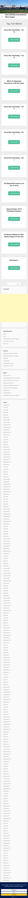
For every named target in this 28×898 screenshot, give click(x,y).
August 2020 (6, 583)
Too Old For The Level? (8, 341)
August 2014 (6, 761)
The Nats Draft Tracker (8, 363)
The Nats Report (7, 392)
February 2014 (6, 776)
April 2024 (5, 474)
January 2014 (6, 778)
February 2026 (6, 420)
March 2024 (6, 476)
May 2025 (5, 442)
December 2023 (6, 484)
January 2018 (6, 660)
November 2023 (7, 486)
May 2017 (5, 679)
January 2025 (6, 452)
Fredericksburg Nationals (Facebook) (11, 378)
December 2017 (6, 662)
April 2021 (5, 563)
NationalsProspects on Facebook (10, 356)
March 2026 (6, 417)
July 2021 (5, 556)
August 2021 (6, 553)
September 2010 (7, 877)
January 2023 (6, 511)
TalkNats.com (6, 390)
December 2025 (6, 424)
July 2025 (5, 437)
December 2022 (6, 514)
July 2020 (5, 585)
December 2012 (6, 811)
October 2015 (6, 726)
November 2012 (7, 813)
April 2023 (5, 504)
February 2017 (6, 687)
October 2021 (6, 548)
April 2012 (5, 830)
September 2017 (7, 670)
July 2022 (5, 526)
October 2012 (6, 816)
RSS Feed (5, 358)
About (4, 333)
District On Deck (7, 375)
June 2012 (5, 825)
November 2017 (7, 665)
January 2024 (6, 481)
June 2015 (5, 736)
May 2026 (5, 412)
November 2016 (7, 694)
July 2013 (5, 793)
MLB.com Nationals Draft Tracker (11, 380)
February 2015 (6, 746)
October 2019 (6, 608)
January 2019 (6, 630)
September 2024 (7, 462)
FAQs (4, 336)
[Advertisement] (14, 308)
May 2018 (5, 650)
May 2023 (5, 501)
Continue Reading (14, 39)
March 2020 (6, 595)
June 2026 (5, 410)
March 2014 (6, 773)
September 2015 (7, 729)
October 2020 (6, 578)
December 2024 (6, 454)
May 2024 (5, 472)
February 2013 (6, 806)
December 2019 (6, 603)
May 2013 (5, 798)
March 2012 (6, 833)
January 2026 (6, 422)
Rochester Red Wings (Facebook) (10, 385)
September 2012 (7, 818)
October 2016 (6, 697)
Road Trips (5, 343)
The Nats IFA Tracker (8, 365)
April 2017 (5, 682)
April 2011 (5, 860)
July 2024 (5, 467)
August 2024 (6, 464)
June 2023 (5, 499)
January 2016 (6, 719)
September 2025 (7, 432)
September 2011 (7, 848)
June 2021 (5, 558)
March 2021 (6, 566)
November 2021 (7, 546)
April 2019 (5, 623)
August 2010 (6, 880)
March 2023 (6, 506)
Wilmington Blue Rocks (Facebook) (11, 395)
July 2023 (5, 496)
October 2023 (6, 489)
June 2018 (5, 647)
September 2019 (7, 610)
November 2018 (7, 635)
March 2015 (6, 744)
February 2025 (6, 449)
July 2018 (5, 645)
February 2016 (6, 717)
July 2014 (5, 764)
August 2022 (6, 523)
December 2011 (6, 840)
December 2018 (6, 632)
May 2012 (5, 828)
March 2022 (6, 536)
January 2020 (6, 600)
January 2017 (6, 689)
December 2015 (6, 721)
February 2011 (6, 865)
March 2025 (6, 447)
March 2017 (6, 684)
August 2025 (6, 434)
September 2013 (7, 788)
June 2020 (5, 588)
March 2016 (6, 714)
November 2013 (7, 783)
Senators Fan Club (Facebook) (10, 388)
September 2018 (7, 640)
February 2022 (6, 538)
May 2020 (5, 590)
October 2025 (6, 429)
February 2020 (6, 598)
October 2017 (6, 667)
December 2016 (6, 692)
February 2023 (6, 509)
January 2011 (6, 868)
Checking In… (14, 260)
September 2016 (7, 699)
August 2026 (6, 405)
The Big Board (6, 361)
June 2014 (5, 766)
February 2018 (6, 657)
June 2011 (5, 855)
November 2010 (7, 873)
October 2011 (6, 845)
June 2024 (5, 469)
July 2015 (5, 734)
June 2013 (5, 796)
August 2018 (6, 642)
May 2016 (5, 709)
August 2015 (6, 731)
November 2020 (7, 575)
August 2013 (6, 791)
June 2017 (5, 677)
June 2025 (5, 439)
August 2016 (6, 702)
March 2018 (6, 655)
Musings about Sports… (8, 383)
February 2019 (6, 627)
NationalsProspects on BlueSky (10, 353)
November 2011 (7, 843)
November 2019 (7, 605)
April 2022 (5, 533)
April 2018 (5, 652)
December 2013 (6, 781)
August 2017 (6, 672)
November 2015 (7, 724)
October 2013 (6, 786)
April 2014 (5, 771)
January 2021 (6, 570)
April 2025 (5, 444)
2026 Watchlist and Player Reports (11, 338)
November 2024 (7, 457)
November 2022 (7, 516)
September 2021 (7, 551)
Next (18, 284)
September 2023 (7, 491)
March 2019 (6, 625)
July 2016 (5, 704)
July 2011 (5, 853)
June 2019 (5, 618)
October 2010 (6, 875)
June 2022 (5, 528)
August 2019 (6, 613)
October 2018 (6, 637)
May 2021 (5, 561)
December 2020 (6, 573)
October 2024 (6, 459)
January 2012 (6, 838)
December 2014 (6, 751)
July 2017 (5, 674)
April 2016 (5, 712)
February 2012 (6, 835)
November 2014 (7, 754)
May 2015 (5, 739)
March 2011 (6, 863)
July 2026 (5, 407)
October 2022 (6, 519)
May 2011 (5, 858)
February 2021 (6, 568)
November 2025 (7, 427)
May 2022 (5, 531)
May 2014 (5, 769)
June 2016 (5, 707)
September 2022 (7, 521)
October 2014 (6, 756)
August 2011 (6, 850)
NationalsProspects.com (14, 6)
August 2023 (6, 494)
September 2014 (7, 759)
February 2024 (6, 479)
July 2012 (5, 823)
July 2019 (5, 615)
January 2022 (6, 541)
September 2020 (7, 580)
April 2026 (5, 415)
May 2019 (5, 620)
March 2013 (6, 803)
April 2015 (5, 741)
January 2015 (6, 749)
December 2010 (6, 870)
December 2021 (6, 543)
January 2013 (6, 808)
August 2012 (6, 820)
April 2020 (5, 593)
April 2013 (5, 801)
